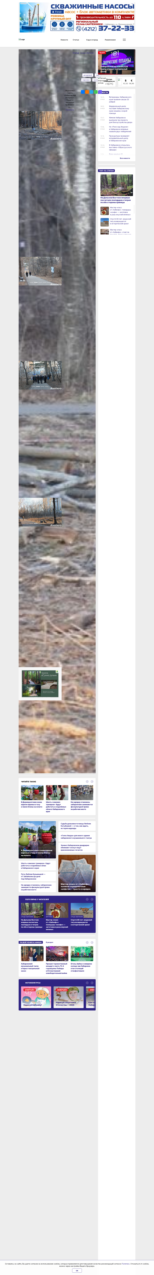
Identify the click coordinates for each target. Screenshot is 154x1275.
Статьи (76, 53)
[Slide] (33, 136)
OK (77, 1271)
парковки (86, 80)
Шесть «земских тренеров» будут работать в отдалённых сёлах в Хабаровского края (35, 865)
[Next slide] (92, 781)
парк (97, 75)
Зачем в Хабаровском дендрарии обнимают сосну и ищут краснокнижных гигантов (75, 847)
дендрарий (87, 75)
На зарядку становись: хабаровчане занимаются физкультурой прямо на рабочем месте (36, 887)
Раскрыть (70, 110)
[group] (32, 960)
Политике (125, 1264)
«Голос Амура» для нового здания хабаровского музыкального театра (76, 836)
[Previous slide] (87, 781)
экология (97, 80)
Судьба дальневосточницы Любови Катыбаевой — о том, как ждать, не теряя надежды (76, 826)
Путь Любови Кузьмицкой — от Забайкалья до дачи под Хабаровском (33, 876)
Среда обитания (87, 53)
